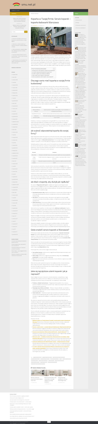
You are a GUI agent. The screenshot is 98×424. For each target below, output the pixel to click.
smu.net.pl (35, 25)
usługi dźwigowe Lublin (43, 362)
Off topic (77, 22)
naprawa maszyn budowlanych (43, 360)
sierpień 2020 (15, 189)
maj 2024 (14, 98)
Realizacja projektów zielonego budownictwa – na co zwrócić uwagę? (22, 409)
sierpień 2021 (15, 158)
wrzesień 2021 (15, 155)
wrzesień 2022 (15, 124)
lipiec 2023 (14, 103)
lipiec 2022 (14, 129)
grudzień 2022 (15, 116)
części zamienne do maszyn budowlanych (59, 357)
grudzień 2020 (15, 179)
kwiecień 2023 (15, 106)
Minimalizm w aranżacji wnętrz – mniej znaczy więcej (82, 146)
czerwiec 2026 (15, 79)
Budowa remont (34, 13)
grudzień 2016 (15, 234)
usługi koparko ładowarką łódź (52, 362)
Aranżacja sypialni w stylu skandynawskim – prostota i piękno (20, 401)
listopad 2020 (15, 182)
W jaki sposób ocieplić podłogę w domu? (17, 397)
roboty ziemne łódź (51, 360)
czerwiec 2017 (15, 218)
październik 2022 (16, 121)
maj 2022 (14, 134)
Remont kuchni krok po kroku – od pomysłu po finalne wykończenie (80, 157)
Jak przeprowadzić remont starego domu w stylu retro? (19, 399)
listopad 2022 (15, 119)
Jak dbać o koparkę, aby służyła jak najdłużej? (41, 73)
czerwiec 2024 (15, 95)
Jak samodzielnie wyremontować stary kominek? (18, 418)
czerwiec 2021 (15, 163)
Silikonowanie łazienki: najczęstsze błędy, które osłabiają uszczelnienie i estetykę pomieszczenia (19, 51)
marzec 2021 (15, 171)
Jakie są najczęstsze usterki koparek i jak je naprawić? (42, 76)
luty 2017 (14, 229)
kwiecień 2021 (15, 168)
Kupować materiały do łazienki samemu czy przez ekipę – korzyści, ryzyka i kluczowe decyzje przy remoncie (19, 56)
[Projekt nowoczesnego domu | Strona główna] (24, 4)
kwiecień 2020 (15, 200)
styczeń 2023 (15, 113)
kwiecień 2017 (15, 223)
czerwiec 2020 (15, 195)
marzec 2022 (15, 140)
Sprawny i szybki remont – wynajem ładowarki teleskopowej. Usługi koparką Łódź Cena (52, 327)
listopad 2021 (15, 150)
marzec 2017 (15, 226)
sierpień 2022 (15, 126)
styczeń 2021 (15, 176)
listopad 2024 (15, 92)
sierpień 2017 (15, 213)
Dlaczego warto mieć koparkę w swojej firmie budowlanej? (43, 70)
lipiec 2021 (14, 161)
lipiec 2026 (14, 77)
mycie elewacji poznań (34, 360)
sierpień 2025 (15, 90)
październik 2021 (16, 153)
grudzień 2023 (15, 100)
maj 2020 (14, 197)
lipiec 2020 (14, 192)
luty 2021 (14, 174)
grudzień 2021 (15, 147)
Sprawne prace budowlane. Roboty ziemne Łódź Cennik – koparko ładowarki (49, 332)
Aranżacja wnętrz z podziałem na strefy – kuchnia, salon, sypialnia (21, 407)
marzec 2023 (15, 108)
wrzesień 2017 (15, 210)
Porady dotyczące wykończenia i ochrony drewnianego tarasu (62, 379)
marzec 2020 (15, 202)
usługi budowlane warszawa (35, 362)
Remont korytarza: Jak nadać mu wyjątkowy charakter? (19, 396)
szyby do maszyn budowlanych (59, 360)
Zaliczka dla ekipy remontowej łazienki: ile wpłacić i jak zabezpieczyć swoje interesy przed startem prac (19, 61)
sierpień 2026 (15, 74)
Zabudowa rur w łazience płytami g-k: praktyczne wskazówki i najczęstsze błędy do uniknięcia (19, 45)
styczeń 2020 (15, 208)
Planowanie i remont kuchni (81, 25)
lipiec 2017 (14, 216)
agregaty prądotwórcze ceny (37, 357)
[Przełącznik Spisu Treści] (53, 69)
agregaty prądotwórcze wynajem (47, 357)
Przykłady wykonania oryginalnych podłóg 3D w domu (82, 131)
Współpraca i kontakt (16, 10)
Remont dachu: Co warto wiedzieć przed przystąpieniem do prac (82, 36)
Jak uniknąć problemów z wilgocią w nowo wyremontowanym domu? (22, 416)
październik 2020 (16, 184)
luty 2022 (14, 142)
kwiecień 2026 (15, 85)
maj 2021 (14, 166)
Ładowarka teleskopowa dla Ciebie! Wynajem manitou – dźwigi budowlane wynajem (51, 341)
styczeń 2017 (15, 231)
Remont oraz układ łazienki (81, 27)
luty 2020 (14, 205)
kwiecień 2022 (15, 137)
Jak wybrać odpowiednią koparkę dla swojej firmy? (42, 72)
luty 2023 (14, 111)
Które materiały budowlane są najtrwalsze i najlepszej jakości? (21, 414)
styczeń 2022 (15, 145)
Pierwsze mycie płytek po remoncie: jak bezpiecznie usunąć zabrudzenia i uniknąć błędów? (19, 40)
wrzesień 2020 (15, 187)
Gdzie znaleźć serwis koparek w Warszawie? (40, 75)
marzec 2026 (15, 87)
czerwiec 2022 (15, 132)
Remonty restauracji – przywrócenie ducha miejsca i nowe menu (37, 379)
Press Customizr (22, 423)
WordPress (15, 423)
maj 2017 (14, 221)
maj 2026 (14, 82)
